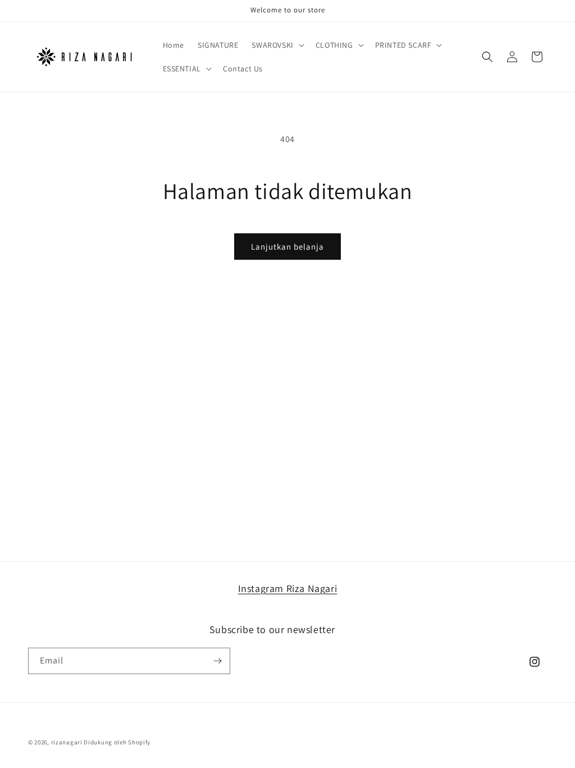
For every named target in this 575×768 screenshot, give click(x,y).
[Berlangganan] (217, 661)
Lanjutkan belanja (287, 246)
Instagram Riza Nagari (287, 588)
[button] (276, 45)
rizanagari (67, 742)
